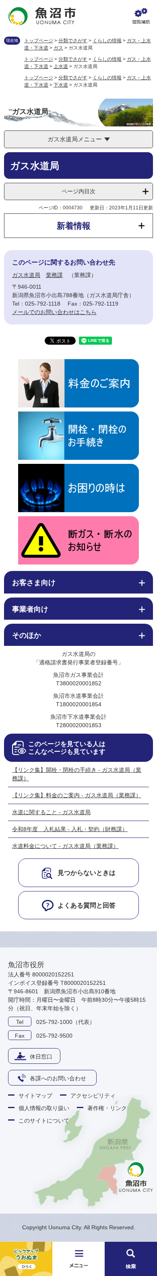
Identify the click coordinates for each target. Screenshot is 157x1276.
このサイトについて (44, 1120)
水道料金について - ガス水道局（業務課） (65, 846)
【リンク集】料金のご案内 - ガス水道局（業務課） (76, 795)
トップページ (38, 40)
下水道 (61, 85)
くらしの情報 (107, 40)
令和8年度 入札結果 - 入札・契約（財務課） (70, 829)
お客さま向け (34, 583)
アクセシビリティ (93, 1095)
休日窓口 (41, 1056)
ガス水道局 (26, 275)
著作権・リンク (107, 1108)
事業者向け (30, 609)
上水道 (61, 66)
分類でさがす (72, 40)
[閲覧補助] (141, 16)
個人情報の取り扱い (44, 1108)
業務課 (54, 275)
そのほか (26, 635)
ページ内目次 (78, 191)
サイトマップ (35, 1095)
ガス (58, 48)
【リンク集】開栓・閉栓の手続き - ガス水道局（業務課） (76, 774)
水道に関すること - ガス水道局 (51, 812)
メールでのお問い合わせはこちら (54, 312)
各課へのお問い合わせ (58, 1078)
